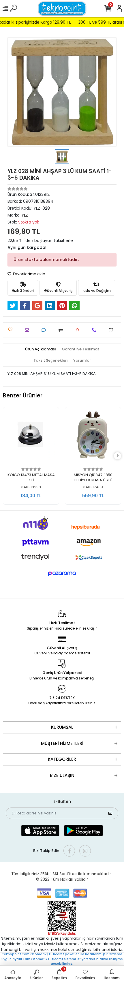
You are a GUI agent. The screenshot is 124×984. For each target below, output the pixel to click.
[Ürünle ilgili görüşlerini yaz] (45, 330)
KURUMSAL (62, 727)
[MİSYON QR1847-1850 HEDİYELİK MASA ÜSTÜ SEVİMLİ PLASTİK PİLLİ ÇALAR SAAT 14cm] (93, 436)
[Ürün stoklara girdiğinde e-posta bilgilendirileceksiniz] (79, 330)
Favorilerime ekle (28, 274)
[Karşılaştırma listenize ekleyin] (62, 330)
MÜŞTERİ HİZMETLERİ (62, 743)
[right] (118, 455)
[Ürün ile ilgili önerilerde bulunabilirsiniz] (112, 330)
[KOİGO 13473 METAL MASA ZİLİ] (31, 436)
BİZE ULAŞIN (62, 775)
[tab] (40, 349)
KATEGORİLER (62, 759)
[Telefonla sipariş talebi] (96, 330)
